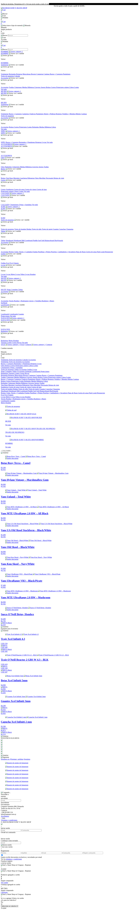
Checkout (4, 892)
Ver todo (4, 89)
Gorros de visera (31, 189)
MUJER (4, 91)
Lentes (76, 87)
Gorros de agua (19, 189)
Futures (16, 263)
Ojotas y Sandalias (25, 205)
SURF (3, 207)
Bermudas (12, 74)
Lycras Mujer (10, 274)
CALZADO (5, 193)
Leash (103, 252)
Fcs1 (12, 263)
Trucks (11, 301)
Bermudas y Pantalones (27, 142)
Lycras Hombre (30, 274)
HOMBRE (5, 51)
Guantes (56, 229)
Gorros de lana (42, 189)
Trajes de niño (37, 229)
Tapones (4, 343)
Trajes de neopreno (7, 76)
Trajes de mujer (47, 229)
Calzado (17, 76)
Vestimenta (4, 65)
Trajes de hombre (20, 229)
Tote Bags (9, 178)
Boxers (33, 74)
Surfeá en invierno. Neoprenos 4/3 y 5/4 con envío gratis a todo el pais (25, 4)
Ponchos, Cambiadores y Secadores (63, 252)
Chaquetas (69, 229)
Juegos (43, 87)
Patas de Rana (81, 252)
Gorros (53, 87)
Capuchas (62, 229)
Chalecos (32, 114)
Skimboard (18, 240)
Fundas (35, 252)
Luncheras (23, 178)
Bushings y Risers (48, 301)
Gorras (14, 343)
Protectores (23, 127)
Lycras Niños (20, 274)
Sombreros (10, 189)
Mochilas (42, 178)
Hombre (16, 341)
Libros (71, 87)
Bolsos (48, 87)
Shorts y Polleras (50, 114)
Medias (25, 87)
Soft (43, 240)
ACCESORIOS (6, 144)
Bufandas (35, 127)
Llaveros (37, 87)
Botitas (29, 229)
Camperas (40, 74)
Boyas (19, 343)
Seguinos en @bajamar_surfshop (12, 759)
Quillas (3, 254)
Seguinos (27, 759)
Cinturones (18, 87)
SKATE (4, 278)
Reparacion (109, 252)
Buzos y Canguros (56, 74)
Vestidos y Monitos (69, 114)
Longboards (5, 305)
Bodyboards (59, 240)
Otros (3, 157)
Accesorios (4, 78)
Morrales (16, 178)
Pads (99, 252)
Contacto (28, 344)
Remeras (19, 74)
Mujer (11, 341)
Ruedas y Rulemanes (21, 301)
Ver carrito (4, 883)
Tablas (3, 231)
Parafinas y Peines (44, 252)
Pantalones (66, 74)
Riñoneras (31, 178)
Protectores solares (62, 87)
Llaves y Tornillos (35, 301)
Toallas (11, 87)
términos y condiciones (14, 859)
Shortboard (10, 240)
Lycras (44, 142)
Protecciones (5, 316)
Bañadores (4, 331)
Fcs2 (8, 263)
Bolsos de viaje (59, 178)
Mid (23, 240)
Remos (11, 252)
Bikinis (78, 114)
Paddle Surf (37, 240)
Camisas (47, 74)
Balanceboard (50, 240)
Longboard (29, 240)
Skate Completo (12, 290)
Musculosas (27, 74)
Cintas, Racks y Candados (23, 252)
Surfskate (4, 303)
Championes (14, 205)
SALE (3, 344)
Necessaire (50, 178)
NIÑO (3, 131)
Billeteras (31, 87)
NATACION (5, 318)
